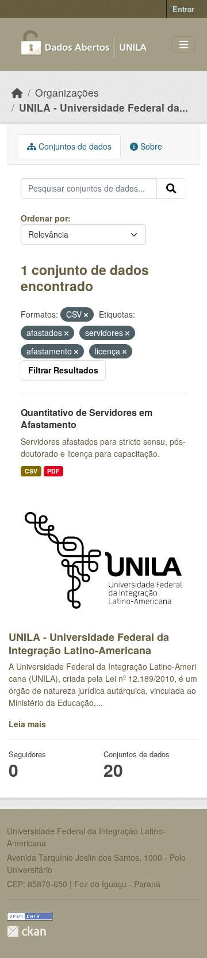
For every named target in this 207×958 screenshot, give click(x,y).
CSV (31, 471)
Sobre (150, 146)
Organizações (67, 92)
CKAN (26, 931)
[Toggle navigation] (183, 44)
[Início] (17, 92)
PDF (53, 471)
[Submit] (171, 188)
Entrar (183, 8)
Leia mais (27, 724)
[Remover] (86, 314)
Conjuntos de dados (74, 146)
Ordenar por (44, 218)
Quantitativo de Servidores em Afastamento (86, 418)
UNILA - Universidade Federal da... (103, 107)
